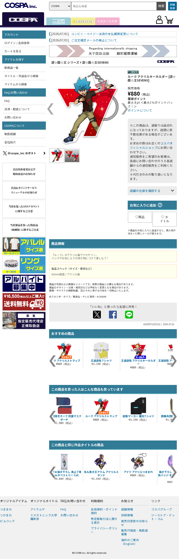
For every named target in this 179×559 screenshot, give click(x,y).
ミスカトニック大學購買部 (43, 517)
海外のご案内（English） (130, 542)
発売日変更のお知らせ (134, 523)
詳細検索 (172, 6)
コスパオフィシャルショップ (151, 145)
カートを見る (12, 51)
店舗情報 (127, 509)
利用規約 (97, 501)
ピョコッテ (7, 521)
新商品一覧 (11, 68)
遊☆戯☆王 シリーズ (65, 62)
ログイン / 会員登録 (16, 43)
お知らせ (127, 501)
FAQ (7, 101)
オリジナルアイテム (13, 501)
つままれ (6, 509)
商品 (141, 217)
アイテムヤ (37, 509)
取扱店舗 (10, 134)
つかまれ (6, 515)
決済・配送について (17, 109)
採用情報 (127, 515)
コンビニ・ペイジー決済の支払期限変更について (104, 34)
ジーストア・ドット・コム (163, 517)
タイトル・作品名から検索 (21, 76)
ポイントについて (140, 110)
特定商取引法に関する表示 (104, 521)
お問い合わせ (12, 117)
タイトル (164, 219)
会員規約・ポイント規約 (104, 511)
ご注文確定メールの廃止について (94, 40)
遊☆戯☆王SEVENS (95, 62)
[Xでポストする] (97, 317)
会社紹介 (10, 142)
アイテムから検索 (15, 84)
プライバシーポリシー (104, 530)
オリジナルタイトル (44, 501)
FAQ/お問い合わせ (73, 501)
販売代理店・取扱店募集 (134, 532)
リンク (155, 501)
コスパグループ (161, 509)
